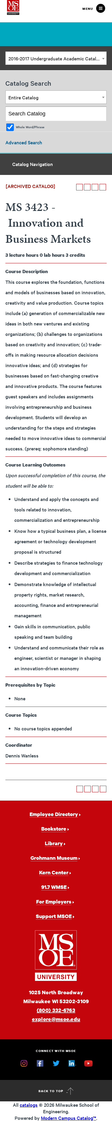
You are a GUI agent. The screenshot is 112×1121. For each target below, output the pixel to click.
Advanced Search (23, 142)
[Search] (100, 114)
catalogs (29, 1104)
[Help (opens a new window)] (102, 187)
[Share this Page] (87, 187)
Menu (87, 9)
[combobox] (56, 58)
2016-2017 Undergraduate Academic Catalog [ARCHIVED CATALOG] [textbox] (57, 58)
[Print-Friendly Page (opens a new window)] (95, 187)
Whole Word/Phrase (30, 127)
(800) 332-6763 (56, 1010)
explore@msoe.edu (56, 1019)
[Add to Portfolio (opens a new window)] (79, 187)
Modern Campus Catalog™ (68, 1117)
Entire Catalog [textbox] (23, 97)
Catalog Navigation (32, 164)
